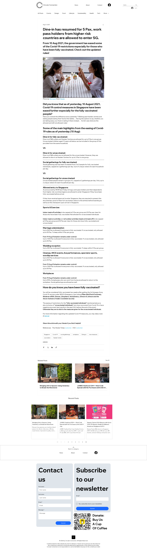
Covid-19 (55, 334)
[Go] (73, 537)
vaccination (47, 338)
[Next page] (82, 442)
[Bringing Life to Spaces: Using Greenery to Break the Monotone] (55, 373)
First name (41, 486)
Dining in (84, 334)
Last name (41, 494)
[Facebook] (109, 4)
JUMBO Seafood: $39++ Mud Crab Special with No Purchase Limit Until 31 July (91, 387)
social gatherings (65, 334)
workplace (76, 334)
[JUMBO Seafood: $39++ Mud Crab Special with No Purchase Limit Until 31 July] (92, 373)
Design (56, 13)
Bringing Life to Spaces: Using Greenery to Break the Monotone (54, 387)
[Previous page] (61, 442)
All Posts (40, 13)
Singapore (47, 334)
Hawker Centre (57, 338)
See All (107, 360)
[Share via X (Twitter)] (48, 347)
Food (64, 13)
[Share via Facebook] (43, 347)
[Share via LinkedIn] (52, 347)
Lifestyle (71, 13)
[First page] (57, 442)
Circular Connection (50, 5)
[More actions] (103, 25)
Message (41, 510)
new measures (93, 334)
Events (49, 13)
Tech (98, 13)
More (105, 13)
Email (40, 502)
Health (92, 13)
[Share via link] (56, 347)
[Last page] (86, 442)
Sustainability (82, 13)
